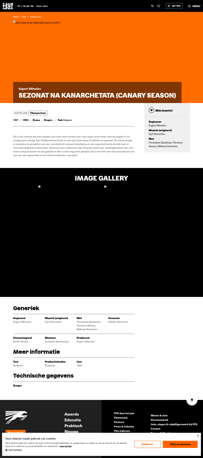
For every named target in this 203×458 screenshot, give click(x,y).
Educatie (72, 419)
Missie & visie (159, 415)
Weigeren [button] (147, 444)
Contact (155, 428)
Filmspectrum (38, 112)
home (16, 16)
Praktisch (73, 425)
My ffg (176, 5)
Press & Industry (124, 426)
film (24, 16)
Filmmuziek (121, 417)
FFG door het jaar (124, 413)
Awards (71, 414)
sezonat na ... (36, 16)
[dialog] (101, 444)
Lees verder (66, 446)
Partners (119, 422)
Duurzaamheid (159, 419)
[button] (67, 450)
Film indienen (122, 430)
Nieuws (71, 431)
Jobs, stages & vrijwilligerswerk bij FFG (174, 424)
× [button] (198, 436)
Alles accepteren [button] (180, 444)
